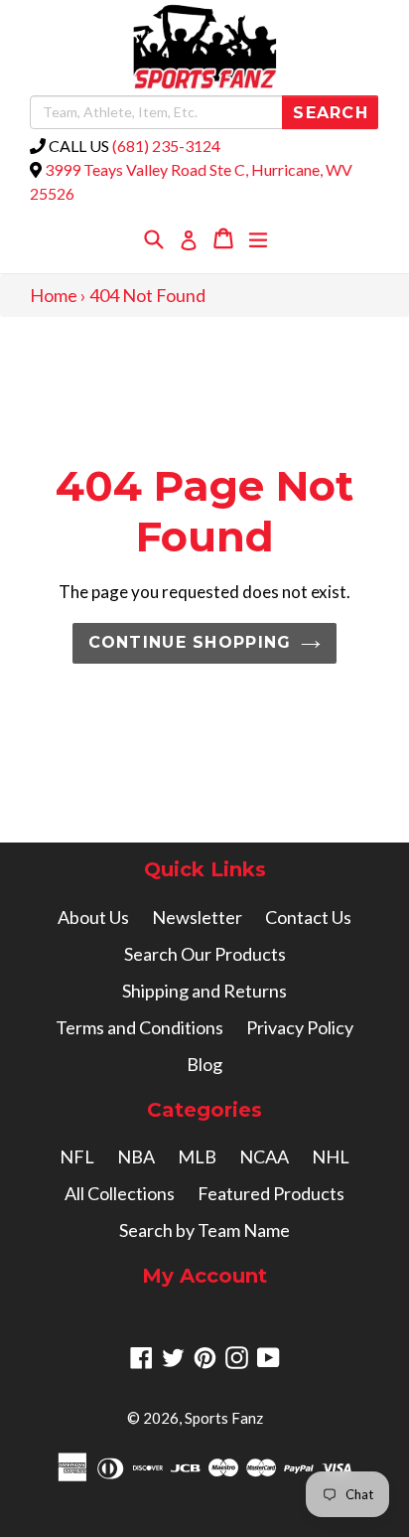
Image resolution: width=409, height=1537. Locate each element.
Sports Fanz (224, 1418)
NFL (77, 1156)
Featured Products (271, 1193)
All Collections (120, 1193)
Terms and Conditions (139, 1027)
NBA (136, 1156)
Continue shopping (190, 642)
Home (53, 295)
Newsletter (197, 917)
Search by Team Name (204, 1230)
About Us (93, 917)
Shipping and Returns (204, 990)
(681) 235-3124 (166, 145)
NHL (330, 1156)
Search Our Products (205, 954)
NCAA (264, 1156)
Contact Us (308, 917)
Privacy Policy (299, 1027)
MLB (197, 1156)
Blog (204, 1064)
